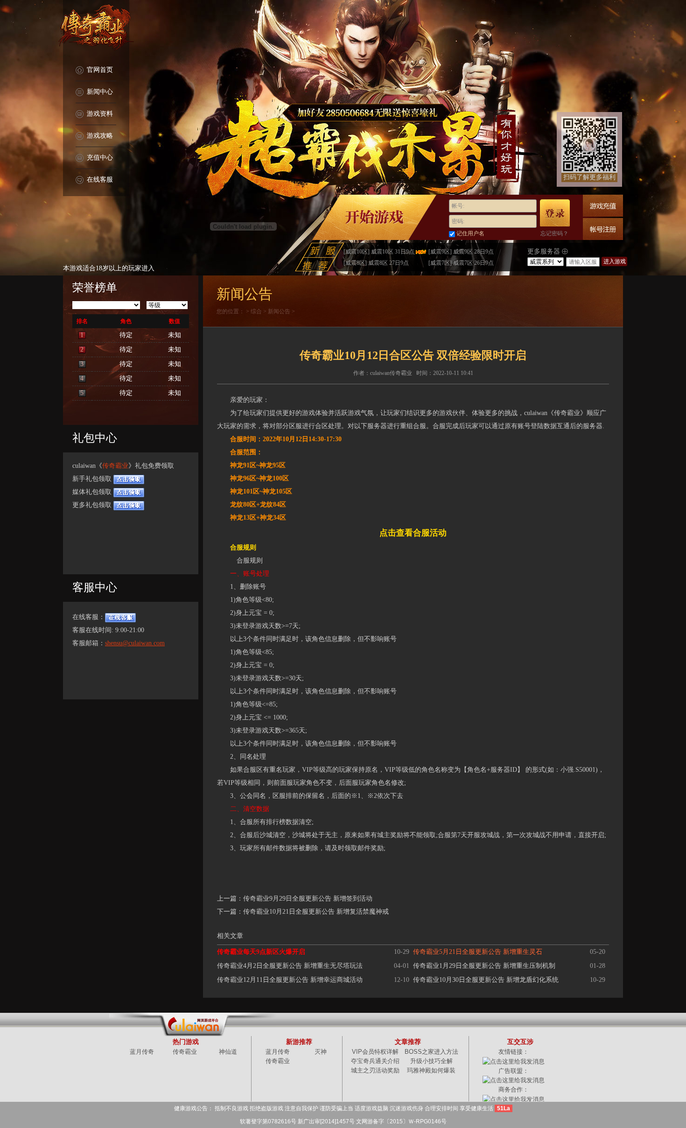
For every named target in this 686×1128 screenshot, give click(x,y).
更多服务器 (544, 251)
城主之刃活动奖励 (375, 1070)
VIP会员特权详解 (375, 1051)
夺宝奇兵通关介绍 (375, 1061)
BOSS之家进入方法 (431, 1051)
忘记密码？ (554, 233)
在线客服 (100, 179)
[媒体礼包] (128, 491)
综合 (256, 311)
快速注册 (603, 229)
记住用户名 (470, 233)
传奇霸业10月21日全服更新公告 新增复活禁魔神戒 (316, 911)
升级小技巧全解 (431, 1061)
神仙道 (228, 1051)
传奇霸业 (115, 465)
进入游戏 (614, 261)
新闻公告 (279, 311)
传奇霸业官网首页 (96, 28)
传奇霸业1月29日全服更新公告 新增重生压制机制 (484, 965)
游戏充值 (603, 206)
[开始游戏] (374, 217)
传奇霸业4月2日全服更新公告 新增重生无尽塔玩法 (290, 965)
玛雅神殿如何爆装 (431, 1070)
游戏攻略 (100, 135)
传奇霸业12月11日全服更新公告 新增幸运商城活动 (290, 979)
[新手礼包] (128, 478)
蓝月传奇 (142, 1051)
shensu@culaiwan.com (135, 643)
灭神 (321, 1051)
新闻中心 (100, 91)
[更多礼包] (128, 504)
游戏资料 (100, 113)
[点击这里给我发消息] (514, 1061)
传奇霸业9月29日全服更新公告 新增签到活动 (307, 898)
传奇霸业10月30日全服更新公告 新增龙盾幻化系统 (486, 979)
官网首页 (100, 69)
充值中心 (100, 157)
